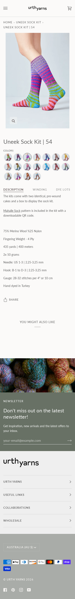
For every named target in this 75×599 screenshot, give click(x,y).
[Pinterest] (13, 590)
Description (13, 189)
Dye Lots (63, 189)
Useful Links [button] (13, 494)
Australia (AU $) (20, 547)
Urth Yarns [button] (12, 481)
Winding (40, 189)
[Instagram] (21, 590)
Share (14, 299)
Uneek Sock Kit (28, 22)
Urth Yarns (16, 579)
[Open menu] (9, 8)
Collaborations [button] (16, 507)
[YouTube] (29, 590)
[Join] (66, 440)
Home (7, 22)
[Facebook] (5, 590)
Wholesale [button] (12, 520)
